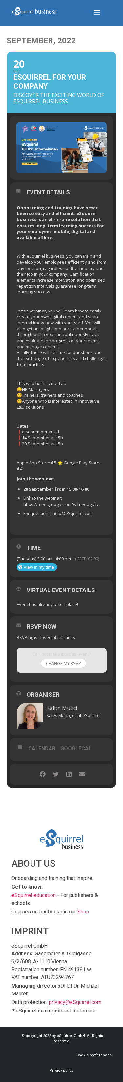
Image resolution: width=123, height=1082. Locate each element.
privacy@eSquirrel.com (75, 1002)
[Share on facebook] (43, 774)
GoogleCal (76, 748)
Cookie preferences (94, 1055)
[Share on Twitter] (56, 774)
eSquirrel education (33, 895)
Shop (83, 912)
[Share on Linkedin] (69, 774)
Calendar (41, 748)
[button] (97, 13)
